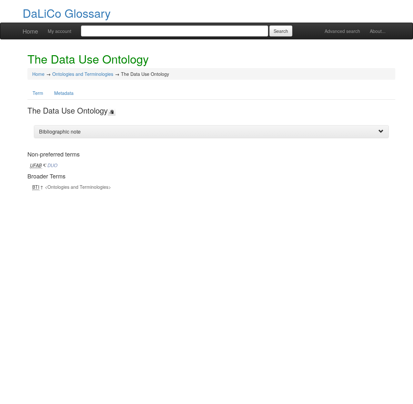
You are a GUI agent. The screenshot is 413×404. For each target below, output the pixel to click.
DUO (52, 165)
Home (30, 31)
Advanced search (342, 31)
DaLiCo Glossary (67, 13)
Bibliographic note (60, 131)
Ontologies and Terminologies (82, 74)
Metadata (64, 93)
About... (378, 31)
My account (59, 31)
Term (38, 93)
